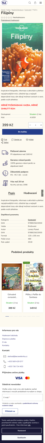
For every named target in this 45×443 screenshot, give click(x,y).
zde (29, 425)
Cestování (32, 220)
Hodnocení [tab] (30, 193)
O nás (4, 342)
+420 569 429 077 (15, 361)
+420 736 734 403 (15, 366)
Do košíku (22, 132)
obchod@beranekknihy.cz (17, 356)
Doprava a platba (8, 339)
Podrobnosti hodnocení (10, 20)
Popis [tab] (11, 193)
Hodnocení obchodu (10, 335)
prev (2, 273)
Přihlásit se (10, 411)
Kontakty (5, 345)
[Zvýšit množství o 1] (41, 125)
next (42, 273)
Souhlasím (21, 437)
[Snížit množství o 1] (30, 125)
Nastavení (22, 430)
